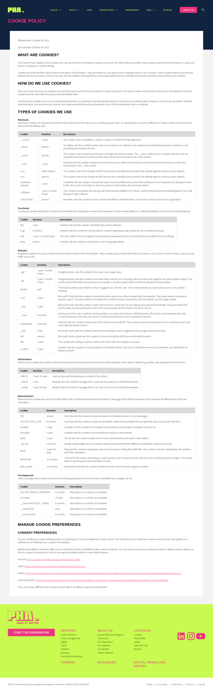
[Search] (203, 10)
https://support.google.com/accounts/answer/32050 (53, 559)
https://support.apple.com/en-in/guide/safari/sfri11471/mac (55, 566)
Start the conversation (31, 632)
